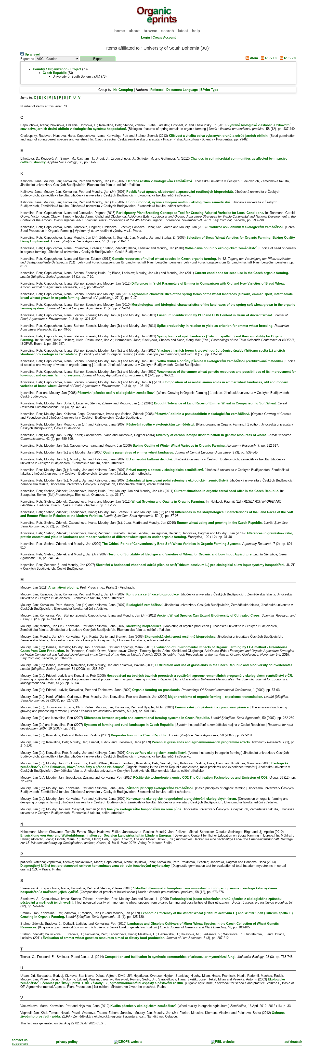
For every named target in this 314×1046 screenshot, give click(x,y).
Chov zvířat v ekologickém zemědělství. (156, 753)
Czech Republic (54, 73)
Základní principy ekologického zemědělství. (160, 788)
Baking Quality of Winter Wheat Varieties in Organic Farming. (179, 445)
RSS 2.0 (289, 58)
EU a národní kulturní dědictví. (149, 459)
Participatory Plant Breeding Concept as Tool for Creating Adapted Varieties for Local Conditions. (190, 213)
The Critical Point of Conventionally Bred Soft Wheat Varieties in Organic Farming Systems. (171, 544)
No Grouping (123, 90)
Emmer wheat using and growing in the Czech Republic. (220, 522)
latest (183, 31)
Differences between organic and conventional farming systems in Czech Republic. (147, 718)
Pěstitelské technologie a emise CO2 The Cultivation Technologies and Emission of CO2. (200, 777)
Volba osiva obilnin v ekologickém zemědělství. (221, 248)
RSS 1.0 (270, 58)
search (167, 31)
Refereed (157, 90)
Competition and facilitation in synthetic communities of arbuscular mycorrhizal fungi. (170, 957)
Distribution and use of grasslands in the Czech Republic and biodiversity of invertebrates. (224, 665)
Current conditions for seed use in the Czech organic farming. (242, 273)
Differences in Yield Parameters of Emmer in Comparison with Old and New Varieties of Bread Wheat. (208, 283)
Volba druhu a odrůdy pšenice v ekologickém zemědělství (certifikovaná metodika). (220, 361)
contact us (19, 1040)
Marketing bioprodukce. (144, 626)
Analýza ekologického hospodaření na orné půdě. (144, 809)
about (134, 31)
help (196, 31)
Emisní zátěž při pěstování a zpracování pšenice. (212, 707)
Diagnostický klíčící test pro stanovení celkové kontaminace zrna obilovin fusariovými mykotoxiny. (95, 865)
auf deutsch (293, 1042)
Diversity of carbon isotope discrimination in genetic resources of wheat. (211, 435)
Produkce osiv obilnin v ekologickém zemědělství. (246, 227)
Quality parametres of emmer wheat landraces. (138, 452)
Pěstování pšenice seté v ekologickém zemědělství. (117, 393)
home (119, 31)
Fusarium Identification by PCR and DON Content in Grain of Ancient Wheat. (215, 315)
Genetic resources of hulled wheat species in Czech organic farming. (164, 259)
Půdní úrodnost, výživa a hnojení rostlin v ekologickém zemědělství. (178, 202)
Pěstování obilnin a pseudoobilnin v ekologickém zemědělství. (202, 414)
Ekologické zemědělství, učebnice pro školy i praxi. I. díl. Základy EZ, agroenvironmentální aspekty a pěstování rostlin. (152, 981)
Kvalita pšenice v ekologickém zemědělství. (143, 1006)
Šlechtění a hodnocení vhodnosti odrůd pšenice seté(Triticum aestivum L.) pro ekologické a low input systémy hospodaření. (190, 565)
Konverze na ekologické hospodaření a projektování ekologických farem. (181, 798)
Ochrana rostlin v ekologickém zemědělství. (159, 181)
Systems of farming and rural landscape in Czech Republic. (129, 725)
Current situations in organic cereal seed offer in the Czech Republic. (226, 491)
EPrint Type (209, 90)
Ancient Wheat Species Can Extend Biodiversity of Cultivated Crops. (209, 615)
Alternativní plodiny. (63, 587)
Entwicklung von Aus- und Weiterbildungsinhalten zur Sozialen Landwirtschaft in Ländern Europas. (96, 835)
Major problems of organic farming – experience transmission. (215, 697)
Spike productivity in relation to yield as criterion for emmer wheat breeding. (215, 326)
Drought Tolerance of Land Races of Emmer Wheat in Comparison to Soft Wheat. (215, 403)
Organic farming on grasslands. (156, 690)
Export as (27, 59)
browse (150, 31)
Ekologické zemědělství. (144, 605)
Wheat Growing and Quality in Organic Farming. (168, 501)
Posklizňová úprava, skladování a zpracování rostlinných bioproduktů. (180, 191)
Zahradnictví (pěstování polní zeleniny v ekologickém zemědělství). (177, 480)
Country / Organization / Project (57, 69)
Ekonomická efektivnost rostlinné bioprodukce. (180, 636)
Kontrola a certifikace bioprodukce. (153, 594)
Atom (253, 58)
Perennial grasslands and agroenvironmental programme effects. (201, 742)
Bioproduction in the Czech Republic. (139, 735)
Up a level (32, 54)
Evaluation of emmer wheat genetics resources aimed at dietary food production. (104, 938)
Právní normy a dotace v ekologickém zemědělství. (165, 470)
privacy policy (67, 1042)
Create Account (164, 37)
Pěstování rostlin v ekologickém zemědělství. (160, 424)
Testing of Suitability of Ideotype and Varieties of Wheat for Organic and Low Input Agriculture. (180, 554)
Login (145, 37)
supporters (20, 1044)
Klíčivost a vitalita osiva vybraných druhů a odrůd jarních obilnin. (219, 136)
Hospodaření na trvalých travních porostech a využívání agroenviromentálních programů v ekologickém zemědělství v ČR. (200, 675)
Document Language (182, 90)
